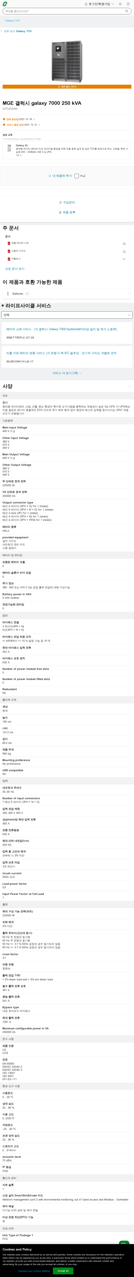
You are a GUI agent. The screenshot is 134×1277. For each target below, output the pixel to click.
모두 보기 (18, 31)
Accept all (63, 1271)
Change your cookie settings (34, 1271)
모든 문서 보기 (15, 268)
